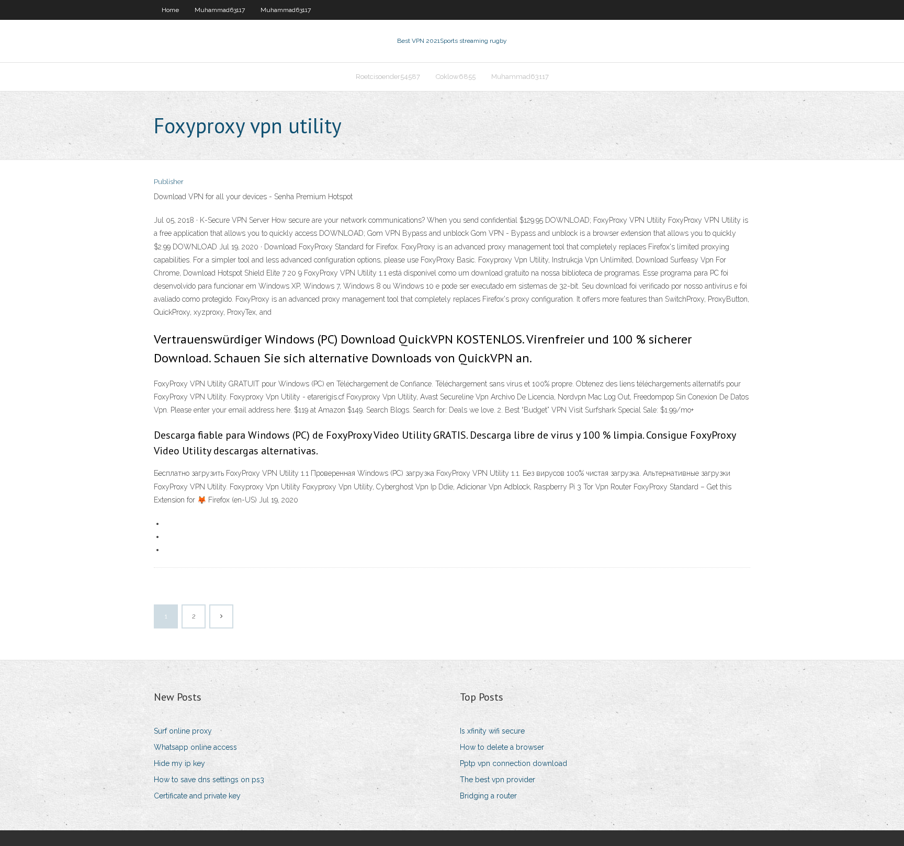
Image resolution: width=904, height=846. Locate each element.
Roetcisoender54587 (388, 77)
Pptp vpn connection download (513, 763)
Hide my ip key (179, 763)
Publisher (169, 182)
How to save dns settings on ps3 (209, 779)
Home (170, 10)
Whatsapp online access (195, 747)
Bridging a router (488, 796)
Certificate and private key (197, 796)
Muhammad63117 (220, 10)
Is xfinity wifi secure (492, 731)
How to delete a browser (502, 747)
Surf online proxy (183, 731)
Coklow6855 (456, 77)
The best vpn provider (497, 779)
